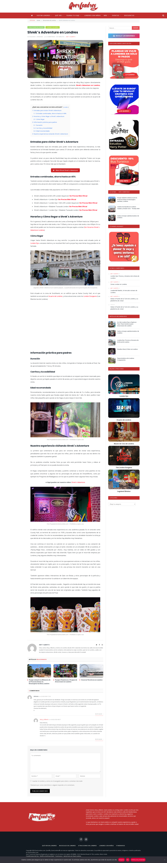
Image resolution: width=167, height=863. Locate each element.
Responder (98, 714)
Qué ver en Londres (49, 845)
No (128, 859)
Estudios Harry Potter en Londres (127, 349)
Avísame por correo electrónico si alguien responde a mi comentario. (53, 785)
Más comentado (124, 192)
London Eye (34, 243)
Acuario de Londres (55, 296)
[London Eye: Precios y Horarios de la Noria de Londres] (111, 342)
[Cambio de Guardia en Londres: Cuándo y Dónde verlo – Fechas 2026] (111, 209)
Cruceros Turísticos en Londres (91, 680)
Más (105, 15)
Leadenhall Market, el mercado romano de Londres (123, 291)
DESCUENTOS (129, 15)
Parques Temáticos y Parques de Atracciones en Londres (66, 681)
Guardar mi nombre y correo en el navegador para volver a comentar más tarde (57, 781)
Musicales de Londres (67, 845)
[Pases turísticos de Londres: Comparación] (111, 360)
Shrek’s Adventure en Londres (88, 85)
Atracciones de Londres (36, 27)
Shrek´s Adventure (78, 482)
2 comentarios (50, 37)
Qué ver (58, 15)
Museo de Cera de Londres (124, 444)
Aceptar (121, 859)
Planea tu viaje (73, 15)
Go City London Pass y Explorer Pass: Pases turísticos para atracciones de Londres (127, 324)
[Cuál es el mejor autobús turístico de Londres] (111, 218)
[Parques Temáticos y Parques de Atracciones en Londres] (65, 670)
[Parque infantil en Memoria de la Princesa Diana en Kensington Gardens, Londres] (39, 670)
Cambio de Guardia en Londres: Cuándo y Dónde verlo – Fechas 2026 (128, 207)
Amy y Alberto (70, 37)
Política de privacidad (138, 859)
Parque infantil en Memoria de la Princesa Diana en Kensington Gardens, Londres (39, 681)
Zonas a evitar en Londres (118, 284)
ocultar (66, 107)
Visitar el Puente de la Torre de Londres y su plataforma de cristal (124, 300)
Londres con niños (92, 15)
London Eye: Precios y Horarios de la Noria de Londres (124, 277)
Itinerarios (120, 845)
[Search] (163, 15)
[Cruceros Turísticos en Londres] (91, 670)
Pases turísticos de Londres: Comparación (125, 359)
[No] (165, 860)
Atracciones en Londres (87, 845)
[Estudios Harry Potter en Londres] (111, 351)
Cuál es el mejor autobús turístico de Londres (128, 217)
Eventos (115, 15)
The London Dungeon (124, 467)
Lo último (113, 192)
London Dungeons (90, 296)
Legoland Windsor (124, 491)
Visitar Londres (43, 15)
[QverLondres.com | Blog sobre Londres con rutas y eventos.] (83, 6)
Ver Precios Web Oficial (78, 196)
